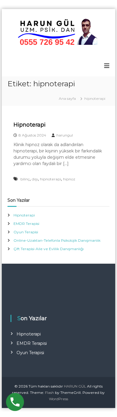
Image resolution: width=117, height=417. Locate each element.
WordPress (58, 399)
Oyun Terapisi (26, 232)
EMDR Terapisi (26, 223)
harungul (64, 135)
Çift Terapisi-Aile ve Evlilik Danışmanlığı (49, 249)
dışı (35, 179)
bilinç (25, 179)
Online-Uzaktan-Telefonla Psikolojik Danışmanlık (57, 240)
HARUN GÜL (75, 386)
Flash (49, 392)
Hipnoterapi (30, 124)
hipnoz (69, 179)
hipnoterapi (50, 179)
